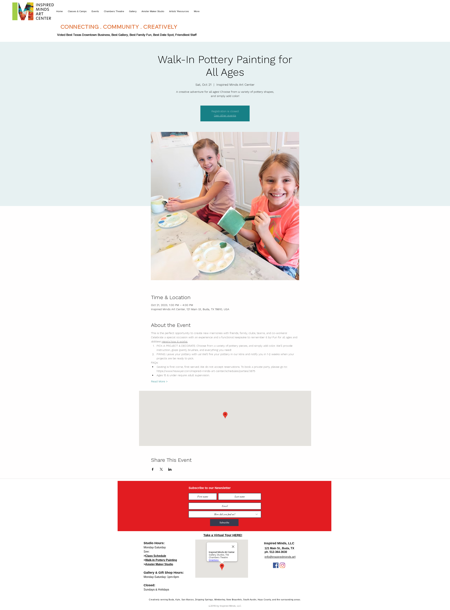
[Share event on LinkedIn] (170, 469)
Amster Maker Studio (159, 564)
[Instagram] (282, 565)
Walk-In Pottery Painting (161, 560)
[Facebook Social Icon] (275, 565)
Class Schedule (155, 555)
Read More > (159, 381)
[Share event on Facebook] (152, 469)
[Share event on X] (161, 469)
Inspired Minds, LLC (279, 543)
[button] (77, 11)
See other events (225, 115)
